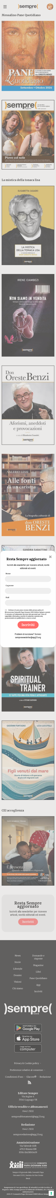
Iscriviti (28, 625)
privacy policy (37, 610)
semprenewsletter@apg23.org (28, 637)
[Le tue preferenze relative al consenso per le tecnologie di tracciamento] (51, 1193)
